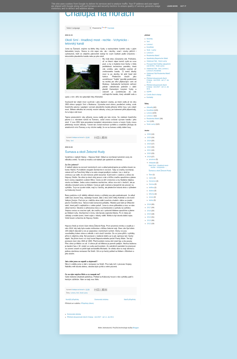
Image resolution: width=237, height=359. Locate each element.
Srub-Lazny (84, 293)
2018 (149, 204)
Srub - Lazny (151, 50)
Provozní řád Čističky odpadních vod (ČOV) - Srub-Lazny (159, 65)
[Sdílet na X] (100, 137)
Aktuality (150, 107)
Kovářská (150, 47)
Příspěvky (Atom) (87, 303)
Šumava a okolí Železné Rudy (85, 152)
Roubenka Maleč (153, 55)
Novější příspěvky (72, 299)
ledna (151, 200)
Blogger (136, 328)
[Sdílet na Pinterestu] (106, 137)
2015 (149, 214)
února (151, 197)
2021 (149, 150)
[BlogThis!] (98, 137)
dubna (151, 191)
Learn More (172, 6)
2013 (149, 220)
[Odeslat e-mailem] (95, 137)
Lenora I (150, 44)
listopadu (152, 163)
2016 (149, 211)
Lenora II (150, 53)
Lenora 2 (150, 116)
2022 (149, 147)
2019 (149, 157)
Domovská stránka (101, 299)
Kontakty (150, 97)
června (151, 184)
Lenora (73, 293)
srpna (151, 178)
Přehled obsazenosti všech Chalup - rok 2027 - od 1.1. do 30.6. (158, 87)
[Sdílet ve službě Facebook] (103, 137)
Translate (110, 28)
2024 (149, 141)
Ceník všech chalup (154, 95)
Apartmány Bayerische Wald (157, 58)
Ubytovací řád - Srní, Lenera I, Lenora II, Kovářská (158, 70)
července (152, 181)
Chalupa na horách (99, 13)
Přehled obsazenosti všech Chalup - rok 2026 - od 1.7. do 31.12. (158, 80)
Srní (72, 140)
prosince (152, 159)
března (152, 194)
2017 (149, 207)
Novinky (150, 39)
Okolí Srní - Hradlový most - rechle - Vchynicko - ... (159, 166)
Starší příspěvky (130, 299)
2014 (149, 217)
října (151, 175)
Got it (183, 6)
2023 (149, 144)
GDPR (149, 92)
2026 (149, 134)
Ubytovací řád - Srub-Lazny (157, 61)
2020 (149, 153)
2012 (149, 224)
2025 (149, 137)
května (151, 187)
